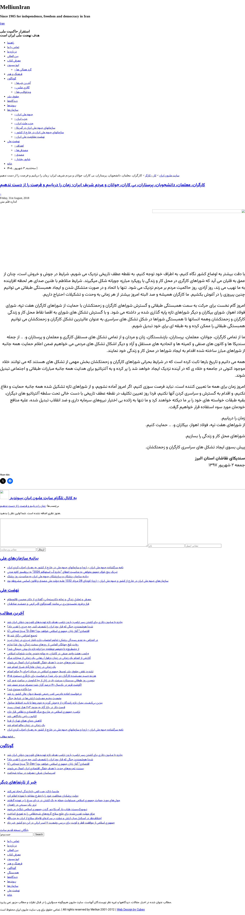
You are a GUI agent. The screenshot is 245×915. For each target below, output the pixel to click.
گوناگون (11, 79)
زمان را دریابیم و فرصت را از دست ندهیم (23, 506)
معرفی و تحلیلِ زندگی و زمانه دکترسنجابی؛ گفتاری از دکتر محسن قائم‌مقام (49, 599)
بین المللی (12, 56)
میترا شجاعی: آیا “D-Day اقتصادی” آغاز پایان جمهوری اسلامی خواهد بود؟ (48, 631)
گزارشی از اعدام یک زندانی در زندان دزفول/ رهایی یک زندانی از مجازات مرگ (49, 658)
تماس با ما (13, 47)
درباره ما (12, 52)
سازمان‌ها (12, 110)
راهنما (10, 43)
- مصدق (19, 155)
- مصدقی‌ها (21, 150)
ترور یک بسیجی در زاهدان (21, 805)
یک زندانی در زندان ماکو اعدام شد (26, 725)
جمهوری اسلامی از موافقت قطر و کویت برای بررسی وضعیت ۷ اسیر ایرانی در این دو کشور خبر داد (61, 823)
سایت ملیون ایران (169, 176)
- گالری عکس (22, 88)
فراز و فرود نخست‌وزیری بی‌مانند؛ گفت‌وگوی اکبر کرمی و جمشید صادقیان (48, 604)
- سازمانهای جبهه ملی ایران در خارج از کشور (39, 132)
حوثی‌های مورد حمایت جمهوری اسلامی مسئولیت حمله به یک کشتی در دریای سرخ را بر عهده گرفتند (63, 800)
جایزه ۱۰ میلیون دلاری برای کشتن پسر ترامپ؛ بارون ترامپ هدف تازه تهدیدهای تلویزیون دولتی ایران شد (65, 622)
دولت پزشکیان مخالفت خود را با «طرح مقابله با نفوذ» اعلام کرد (42, 796)
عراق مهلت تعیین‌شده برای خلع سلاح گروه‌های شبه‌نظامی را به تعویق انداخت (51, 814)
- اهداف (19, 146)
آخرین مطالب (12, 613)
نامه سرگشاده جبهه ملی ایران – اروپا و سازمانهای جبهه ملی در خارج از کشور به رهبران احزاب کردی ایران (65, 567)
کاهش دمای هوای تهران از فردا (24, 721)
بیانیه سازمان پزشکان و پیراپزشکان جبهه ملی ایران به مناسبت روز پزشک (48, 576)
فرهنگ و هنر (14, 74)
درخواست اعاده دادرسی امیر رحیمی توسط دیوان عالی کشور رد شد (44, 694)
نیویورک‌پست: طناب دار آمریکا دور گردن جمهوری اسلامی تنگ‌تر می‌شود (47, 809)
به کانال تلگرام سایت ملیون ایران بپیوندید (43, 498)
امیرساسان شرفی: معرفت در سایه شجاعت (31, 773)
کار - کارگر (150, 176)
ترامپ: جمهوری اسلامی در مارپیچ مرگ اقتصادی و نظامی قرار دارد (43, 712)
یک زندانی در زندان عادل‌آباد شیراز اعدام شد (31, 667)
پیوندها (11, 105)
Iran (2, 24)
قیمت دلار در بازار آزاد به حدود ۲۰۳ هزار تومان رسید (36, 707)
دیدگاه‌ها (12, 101)
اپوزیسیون (13, 65)
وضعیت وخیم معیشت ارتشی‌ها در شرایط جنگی (34, 698)
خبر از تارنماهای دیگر (18, 782)
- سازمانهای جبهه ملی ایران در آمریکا (34, 128)
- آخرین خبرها (22, 83)
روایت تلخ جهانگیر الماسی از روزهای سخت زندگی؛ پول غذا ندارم (43, 645)
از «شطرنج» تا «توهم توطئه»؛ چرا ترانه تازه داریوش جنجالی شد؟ (43, 649)
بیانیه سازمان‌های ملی (19, 558)
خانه (9, 164)
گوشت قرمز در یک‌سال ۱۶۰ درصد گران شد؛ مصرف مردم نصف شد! (44, 685)
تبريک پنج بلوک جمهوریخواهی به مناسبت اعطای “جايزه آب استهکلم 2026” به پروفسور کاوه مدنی (62, 572)
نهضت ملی (13, 141)
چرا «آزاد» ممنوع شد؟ (19, 689)
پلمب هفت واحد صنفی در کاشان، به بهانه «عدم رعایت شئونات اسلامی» (48, 653)
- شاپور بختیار (22, 159)
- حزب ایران (20, 119)
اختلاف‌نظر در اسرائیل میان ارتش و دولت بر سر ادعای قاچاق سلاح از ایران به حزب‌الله (54, 818)
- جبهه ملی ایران (23, 114)
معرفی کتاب (14, 61)
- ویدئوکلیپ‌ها (22, 92)
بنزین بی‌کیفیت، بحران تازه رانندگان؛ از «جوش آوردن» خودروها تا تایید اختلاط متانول (55, 703)
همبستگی (13, 873)
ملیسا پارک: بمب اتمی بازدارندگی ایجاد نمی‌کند (33, 791)
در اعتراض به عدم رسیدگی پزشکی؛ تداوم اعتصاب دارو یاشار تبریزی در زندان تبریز (52, 640)
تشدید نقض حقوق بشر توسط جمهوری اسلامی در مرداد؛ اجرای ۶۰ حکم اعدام (50, 671)
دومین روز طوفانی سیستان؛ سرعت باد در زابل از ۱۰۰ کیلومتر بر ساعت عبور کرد (51, 680)
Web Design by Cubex (131, 910)
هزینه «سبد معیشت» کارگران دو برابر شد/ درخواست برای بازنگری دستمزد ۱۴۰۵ (51, 676)
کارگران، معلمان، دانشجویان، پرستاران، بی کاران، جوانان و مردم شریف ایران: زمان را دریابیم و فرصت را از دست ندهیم (102, 185)
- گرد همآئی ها (23, 70)
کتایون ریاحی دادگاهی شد (22, 716)
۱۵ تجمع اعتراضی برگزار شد (22, 636)
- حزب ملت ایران (23, 123)
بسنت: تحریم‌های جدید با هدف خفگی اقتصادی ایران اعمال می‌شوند (45, 662)
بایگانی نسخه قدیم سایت (14, 830)
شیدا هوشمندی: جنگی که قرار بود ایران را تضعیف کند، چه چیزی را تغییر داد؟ (50, 627)
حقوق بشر (13, 96)
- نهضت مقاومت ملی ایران (29, 137)
